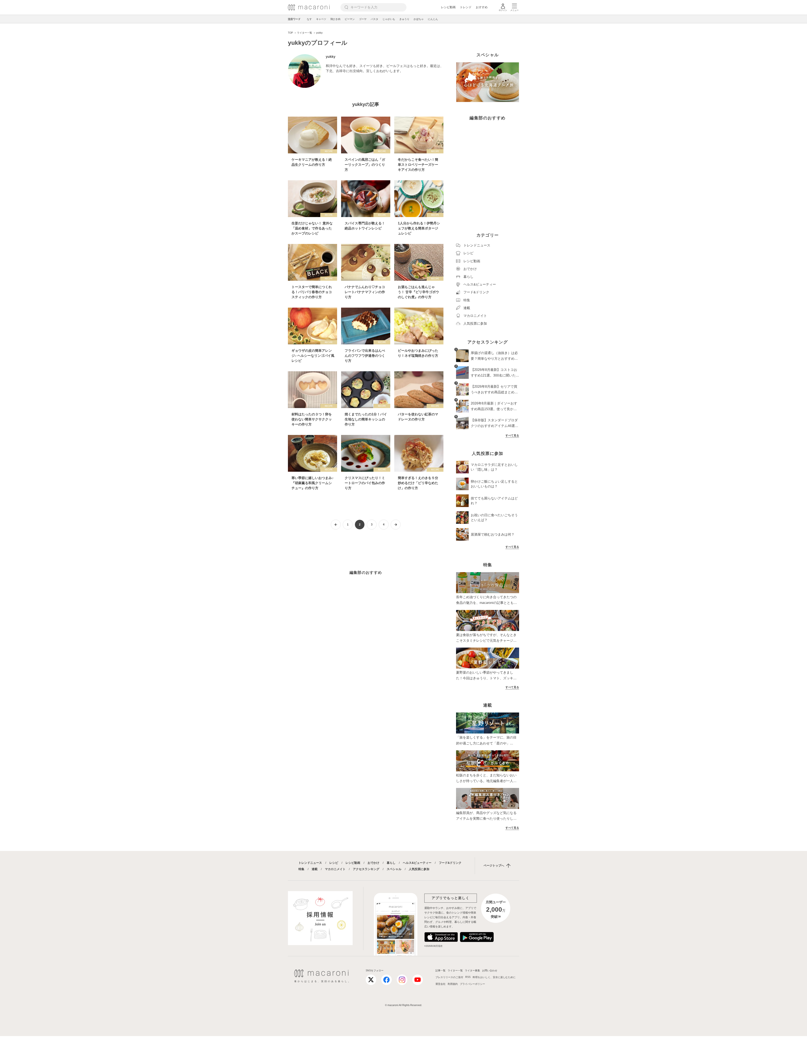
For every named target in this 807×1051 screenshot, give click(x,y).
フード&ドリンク (450, 862)
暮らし (391, 862)
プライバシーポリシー (472, 984)
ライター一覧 (455, 970)
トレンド (466, 7)
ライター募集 (472, 970)
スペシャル (394, 869)
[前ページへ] (336, 524)
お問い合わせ (489, 970)
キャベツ (321, 19)
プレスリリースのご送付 (449, 977)
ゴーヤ (363, 19)
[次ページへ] (396, 524)
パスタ (374, 19)
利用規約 (453, 984)
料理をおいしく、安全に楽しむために (494, 977)
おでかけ (373, 862)
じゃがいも (388, 19)
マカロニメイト (335, 869)
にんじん (433, 19)
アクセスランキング (366, 869)
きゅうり (404, 19)
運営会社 (440, 984)
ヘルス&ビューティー (417, 862)
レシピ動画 (448, 7)
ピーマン (350, 19)
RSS (468, 977)
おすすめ (482, 7)
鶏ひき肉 (335, 19)
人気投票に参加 (419, 869)
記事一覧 (440, 970)
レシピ (333, 862)
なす (309, 19)
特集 (301, 869)
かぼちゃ (419, 19)
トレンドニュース (310, 862)
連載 (315, 869)
